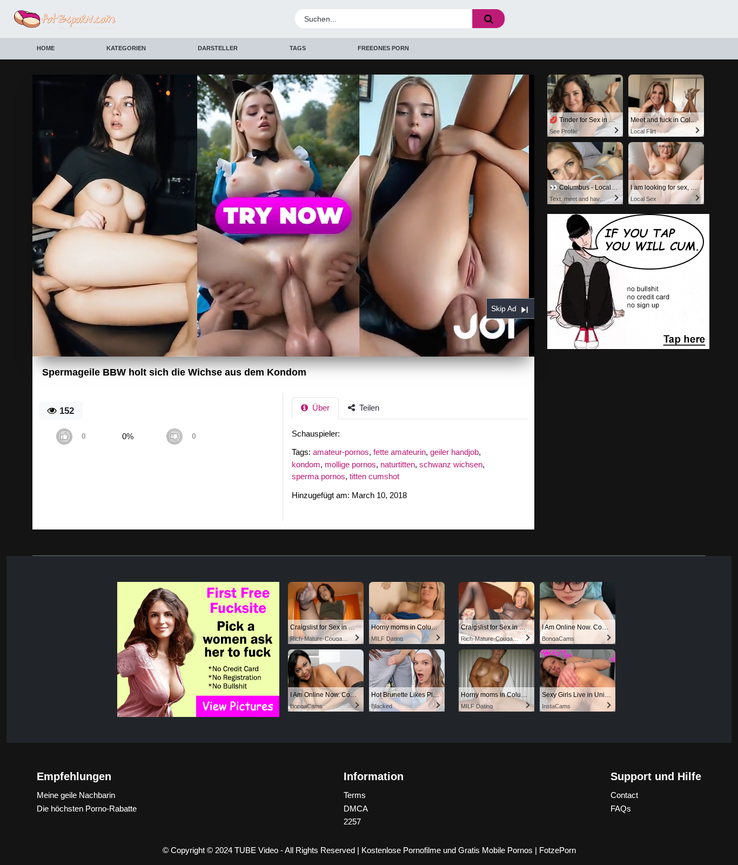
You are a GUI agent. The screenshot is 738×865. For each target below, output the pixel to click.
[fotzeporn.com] (100, 19)
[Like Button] (64, 436)
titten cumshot (374, 476)
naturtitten (397, 464)
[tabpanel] (413, 468)
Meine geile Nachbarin (76, 795)
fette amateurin (399, 452)
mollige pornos (350, 464)
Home (46, 48)
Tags (298, 48)
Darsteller (218, 48)
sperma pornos (318, 476)
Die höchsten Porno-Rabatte (87, 808)
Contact (624, 795)
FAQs (620, 808)
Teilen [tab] (368, 407)
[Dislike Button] (174, 436)
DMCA (356, 808)
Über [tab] (320, 407)
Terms (355, 795)
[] (488, 18)
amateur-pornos (341, 452)
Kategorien (126, 48)
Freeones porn (383, 48)
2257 (352, 821)
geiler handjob (454, 452)
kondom (306, 464)
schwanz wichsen (450, 464)
